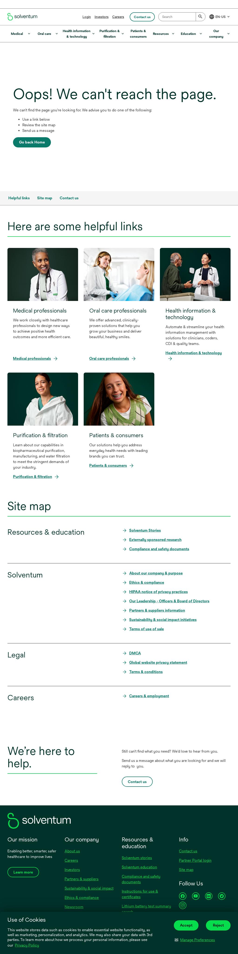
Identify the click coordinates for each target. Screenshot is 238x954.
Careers (118, 17)
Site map (186, 869)
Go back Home (32, 142)
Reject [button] (218, 925)
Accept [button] (186, 925)
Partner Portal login (195, 860)
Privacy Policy (27, 945)
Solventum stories (137, 858)
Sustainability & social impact (89, 888)
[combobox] (182, 17)
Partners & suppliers (82, 879)
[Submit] (200, 17)
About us (72, 851)
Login (87, 17)
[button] (195, 940)
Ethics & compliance (82, 897)
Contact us (188, 851)
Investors (102, 17)
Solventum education (139, 867)
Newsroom (74, 907)
